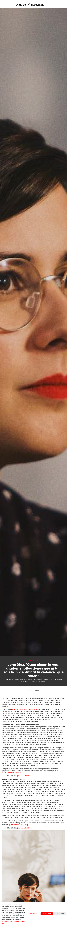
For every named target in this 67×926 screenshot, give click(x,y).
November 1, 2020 (24, 776)
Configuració (33, 913)
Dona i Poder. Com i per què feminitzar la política (27, 709)
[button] (4, 4)
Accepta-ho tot (47, 913)
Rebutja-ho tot (60, 913)
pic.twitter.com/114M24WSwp (18, 825)
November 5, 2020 (24, 828)
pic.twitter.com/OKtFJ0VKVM (11, 772)
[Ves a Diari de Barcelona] (28, 4)
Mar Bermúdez (34, 689)
